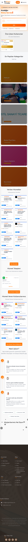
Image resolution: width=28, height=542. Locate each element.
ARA (14, 25)
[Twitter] (13, 539)
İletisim (4, 465)
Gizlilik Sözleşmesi (20, 468)
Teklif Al (18, 482)
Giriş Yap (18, 480)
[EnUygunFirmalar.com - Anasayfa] (7, 2)
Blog (17, 465)
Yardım (17, 463)
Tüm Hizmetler (14, 264)
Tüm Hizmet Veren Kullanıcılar (14, 344)
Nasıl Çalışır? (19, 461)
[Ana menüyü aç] (2, 2)
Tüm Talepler (5, 480)
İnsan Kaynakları (5, 463)
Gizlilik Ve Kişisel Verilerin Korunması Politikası (20, 471)
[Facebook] (6, 539)
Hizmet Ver (18, 485)
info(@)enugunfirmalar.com (9, 502)
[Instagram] (9, 539)
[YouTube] (16, 539)
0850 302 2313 (7, 505)
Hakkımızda (4, 461)
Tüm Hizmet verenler (7, 485)
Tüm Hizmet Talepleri (14, 292)
